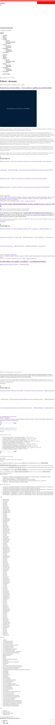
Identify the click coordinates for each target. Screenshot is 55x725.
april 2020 (5, 544)
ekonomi (25, 197)
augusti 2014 (6, 611)
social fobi (34, 471)
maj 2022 (5, 522)
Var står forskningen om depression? (11, 695)
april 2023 (5, 517)
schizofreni (19, 198)
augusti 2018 (6, 557)
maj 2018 (5, 560)
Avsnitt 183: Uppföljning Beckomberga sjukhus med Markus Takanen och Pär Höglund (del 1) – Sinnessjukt (27, 489)
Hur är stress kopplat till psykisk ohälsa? (12, 667)
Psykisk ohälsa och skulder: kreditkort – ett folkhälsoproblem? (23, 261)
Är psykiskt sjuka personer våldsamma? (12, 651)
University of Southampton (12, 420)
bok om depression (30, 463)
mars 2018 (5, 562)
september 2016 (6, 582)
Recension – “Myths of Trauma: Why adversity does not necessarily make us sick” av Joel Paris (24, 480)
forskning (34, 197)
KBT (40, 465)
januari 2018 (6, 565)
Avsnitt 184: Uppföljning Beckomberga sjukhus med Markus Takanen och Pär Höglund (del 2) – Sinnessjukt (27, 486)
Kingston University (29, 419)
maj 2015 (5, 602)
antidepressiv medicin (9, 255)
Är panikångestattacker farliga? (10, 648)
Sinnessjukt (8, 45)
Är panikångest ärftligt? (8, 646)
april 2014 (5, 616)
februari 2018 (6, 564)
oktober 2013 (6, 624)
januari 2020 (6, 547)
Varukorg (5, 723)
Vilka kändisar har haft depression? (11, 704)
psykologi (9, 198)
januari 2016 (6, 592)
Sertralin (53, 255)
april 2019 (5, 554)
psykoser (14, 198)
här (2, 431)
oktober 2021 (6, 531)
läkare (52, 465)
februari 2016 (6, 591)
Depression (7, 254)
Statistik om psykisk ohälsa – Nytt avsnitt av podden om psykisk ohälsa (26, 88)
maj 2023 (5, 516)
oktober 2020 (6, 540)
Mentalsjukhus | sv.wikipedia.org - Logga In (13, 491)
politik (48, 197)
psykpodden (43, 469)
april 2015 (5, 604)
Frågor (4, 664)
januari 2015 (6, 607)
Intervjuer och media (10, 42)
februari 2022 (6, 526)
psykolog (29, 469)
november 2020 (6, 539)
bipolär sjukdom (18, 463)
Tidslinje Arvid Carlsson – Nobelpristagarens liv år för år (15, 478)
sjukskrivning (36, 198)
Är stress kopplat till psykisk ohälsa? (11, 652)
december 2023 (6, 509)
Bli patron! (2, 3)
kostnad (31, 255)
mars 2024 (5, 505)
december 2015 (6, 593)
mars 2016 (5, 589)
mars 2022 (5, 525)
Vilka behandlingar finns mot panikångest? (12, 701)
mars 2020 (5, 545)
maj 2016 (5, 587)
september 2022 (6, 520)
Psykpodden (8, 47)
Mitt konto (5, 720)
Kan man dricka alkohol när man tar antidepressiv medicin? (16, 669)
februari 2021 (6, 536)
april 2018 (5, 561)
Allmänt (5, 639)
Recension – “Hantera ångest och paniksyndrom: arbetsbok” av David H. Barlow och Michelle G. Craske (27, 476)
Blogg (4, 36)
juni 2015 (5, 601)
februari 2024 (6, 507)
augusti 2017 (6, 570)
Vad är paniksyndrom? (8, 688)
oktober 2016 (6, 580)
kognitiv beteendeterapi (45, 465)
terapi (37, 471)
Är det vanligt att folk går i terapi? (10, 645)
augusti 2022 (6, 521)
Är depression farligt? (8, 642)
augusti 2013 (6, 627)
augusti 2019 (6, 552)
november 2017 (6, 567)
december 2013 (6, 622)
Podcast (4, 44)
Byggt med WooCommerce (13, 718)
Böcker (4, 656)
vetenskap (15, 199)
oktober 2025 (6, 500)
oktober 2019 (6, 549)
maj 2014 (5, 615)
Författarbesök (9, 51)
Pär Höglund (44, 197)
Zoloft (1, 257)
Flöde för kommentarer (8, 713)
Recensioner (5, 52)
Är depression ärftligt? (8, 641)
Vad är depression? (7, 682)
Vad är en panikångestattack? (9, 683)
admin (22, 84)
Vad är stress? (6, 690)
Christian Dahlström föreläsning (10, 659)
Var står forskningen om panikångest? (11, 696)
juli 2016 (5, 584)
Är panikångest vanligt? (8, 647)
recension (8, 471)
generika (26, 255)
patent (49, 255)
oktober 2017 (6, 569)
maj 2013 (5, 631)
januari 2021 (6, 538)
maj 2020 (5, 543)
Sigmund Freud (6, 674)
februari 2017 (6, 576)
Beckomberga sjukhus (8, 654)
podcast (18, 467)
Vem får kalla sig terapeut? (9, 699)
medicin (1, 467)
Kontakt (5, 38)
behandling (6, 419)
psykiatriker (12, 469)
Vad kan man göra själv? (8, 692)
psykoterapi (38, 469)
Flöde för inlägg (6, 711)
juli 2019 (5, 553)
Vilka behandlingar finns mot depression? (12, 700)
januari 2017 (6, 578)
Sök (4, 721)
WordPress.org (6, 714)
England (29, 197)
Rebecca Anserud (3, 471)
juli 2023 (5, 513)
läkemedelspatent (37, 255)
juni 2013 (5, 629)
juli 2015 (5, 600)
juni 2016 (5, 585)
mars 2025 (5, 502)
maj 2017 (5, 574)
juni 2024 (5, 503)
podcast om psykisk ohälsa (37, 467)
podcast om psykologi (48, 467)
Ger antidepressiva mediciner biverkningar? (12, 665)
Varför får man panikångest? (9, 698)
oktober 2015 (6, 596)
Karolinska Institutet (35, 465)
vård (12, 199)
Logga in (5, 710)
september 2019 (6, 551)
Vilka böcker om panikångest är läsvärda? (12, 703)
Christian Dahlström (6, 28)
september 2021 (6, 533)
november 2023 (6, 511)
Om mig (5, 39)
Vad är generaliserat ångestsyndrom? (11, 685)
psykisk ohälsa (3, 198)
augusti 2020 (6, 542)
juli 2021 (5, 534)
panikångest (12, 467)
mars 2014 (5, 618)
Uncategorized (6, 677)
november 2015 (6, 595)
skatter (45, 198)
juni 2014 (5, 614)
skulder (47, 419)
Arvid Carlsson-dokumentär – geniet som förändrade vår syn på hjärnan (19, 479)
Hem (1, 77)
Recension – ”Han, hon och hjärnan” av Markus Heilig (15, 481)
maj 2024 (5, 504)
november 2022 (6, 518)
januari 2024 (6, 508)
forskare (19, 465)
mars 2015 (5, 605)
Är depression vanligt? (8, 643)
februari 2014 (6, 619)
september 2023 (6, 512)
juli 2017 (5, 571)
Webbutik (5, 35)
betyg (13, 463)
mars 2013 (5, 633)
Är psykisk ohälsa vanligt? (9, 650)
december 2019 (6, 548)
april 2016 (5, 588)
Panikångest (13, 254)
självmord (30, 198)
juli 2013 (5, 628)
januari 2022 (6, 527)
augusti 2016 (6, 583)
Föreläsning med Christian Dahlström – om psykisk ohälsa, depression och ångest (21, 488)
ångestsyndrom (9, 473)
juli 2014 (5, 613)
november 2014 (6, 609)
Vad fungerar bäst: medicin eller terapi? (11, 691)
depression (19, 197)
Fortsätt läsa (2, 221)
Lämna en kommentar (30, 201)
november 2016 (6, 579)
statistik (49, 198)
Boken (4, 657)
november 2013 (6, 623)
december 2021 (6, 529)
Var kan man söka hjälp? (8, 694)
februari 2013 (6, 635)
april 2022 (5, 523)
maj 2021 (5, 535)
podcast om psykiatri (26, 467)
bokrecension (38, 463)
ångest (5, 197)
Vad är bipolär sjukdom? (8, 681)
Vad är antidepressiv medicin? (9, 679)
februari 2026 (6, 499)
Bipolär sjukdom (6, 655)
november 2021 (6, 530)
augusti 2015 (6, 598)
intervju (28, 465)
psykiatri (52, 197)
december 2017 (6, 566)
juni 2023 (5, 514)
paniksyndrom (6, 467)
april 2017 (5, 575)
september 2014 (6, 610)
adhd (1, 463)
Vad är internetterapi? (7, 687)
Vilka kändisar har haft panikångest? (11, 705)
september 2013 (6, 626)
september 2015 (6, 597)
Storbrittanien (3, 199)
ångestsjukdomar (3, 473)
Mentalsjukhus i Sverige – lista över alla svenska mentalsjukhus (39, 491)
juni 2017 (5, 573)
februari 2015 (6, 606)
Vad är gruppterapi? (7, 686)
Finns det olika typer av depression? (11, 661)
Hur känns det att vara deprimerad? (11, 668)
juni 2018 (5, 558)
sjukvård (41, 198)
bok (23, 463)
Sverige (8, 199)
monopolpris (44, 255)
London (38, 197)
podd (1, 469)
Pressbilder (8, 43)
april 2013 (5, 632)
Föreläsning (5, 48)
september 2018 (6, 556)
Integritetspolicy (3, 718)
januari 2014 (6, 620)
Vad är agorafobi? (7, 678)
